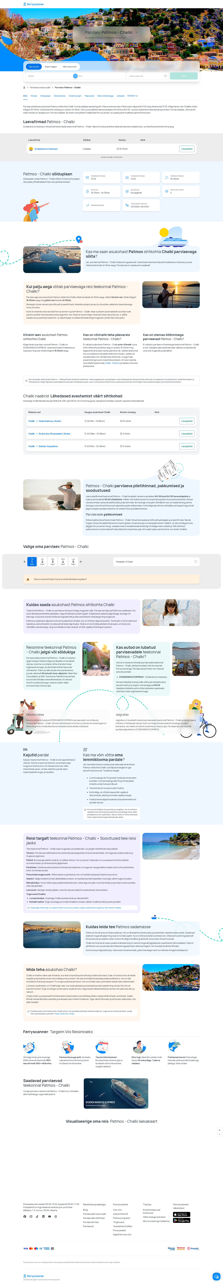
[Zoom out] (219, 1134)
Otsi (184, 75)
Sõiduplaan (45, 95)
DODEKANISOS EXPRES (100, 1102)
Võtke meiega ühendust (154, 1217)
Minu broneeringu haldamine (156, 1221)
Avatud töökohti (120, 1214)
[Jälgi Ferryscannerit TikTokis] (37, 1216)
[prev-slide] (24, 561)
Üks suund (34, 66)
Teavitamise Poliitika (122, 1226)
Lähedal (120, 95)
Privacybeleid (119, 1230)
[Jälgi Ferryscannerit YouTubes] (49, 1216)
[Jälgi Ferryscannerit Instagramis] (31, 1216)
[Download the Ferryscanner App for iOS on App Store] (181, 1214)
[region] (111, 1162)
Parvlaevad (88, 1226)
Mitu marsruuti (69, 66)
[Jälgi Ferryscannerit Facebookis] (24, 1216)
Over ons (117, 1209)
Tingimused (118, 1222)
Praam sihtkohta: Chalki (64, 1013)
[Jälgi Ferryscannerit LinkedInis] (43, 1216)
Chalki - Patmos (112, 363)
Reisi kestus (60, 95)
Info (25, 95)
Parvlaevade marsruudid (94, 1214)
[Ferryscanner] (33, 4)
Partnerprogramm (121, 1218)
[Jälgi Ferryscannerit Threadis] (55, 1216)
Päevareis (89, 95)
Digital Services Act (122, 1234)
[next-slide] (80, 561)
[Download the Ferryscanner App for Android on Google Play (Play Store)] (181, 1220)
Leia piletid (186, 148)
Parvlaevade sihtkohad (94, 1218)
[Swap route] (75, 76)
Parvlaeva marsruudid (40, 87)
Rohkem (131, 95)
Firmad (34, 95)
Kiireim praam (75, 95)
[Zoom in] (219, 1130)
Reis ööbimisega (105, 95)
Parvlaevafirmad (90, 1222)
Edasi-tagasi (51, 66)
